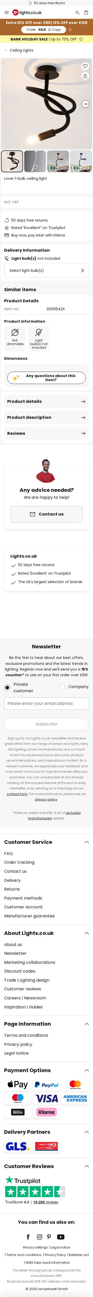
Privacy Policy (55, 1255)
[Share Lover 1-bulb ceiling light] (85, 76)
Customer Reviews (29, 1166)
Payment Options (27, 1070)
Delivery (12, 880)
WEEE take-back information (48, 1262)
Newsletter (15, 953)
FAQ (8, 853)
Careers (12, 998)
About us (13, 945)
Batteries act (79, 1255)
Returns (12, 889)
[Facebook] (31, 1237)
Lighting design (34, 980)
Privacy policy (18, 1044)
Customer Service (28, 842)
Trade (10, 980)
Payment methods (23, 898)
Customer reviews (22, 989)
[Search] (77, 12)
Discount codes (19, 971)
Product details (24, 401)
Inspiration (15, 1007)
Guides (36, 1007)
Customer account (23, 907)
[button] (12, 161)
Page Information (27, 1023)
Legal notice (16, 1053)
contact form (17, 794)
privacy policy (46, 799)
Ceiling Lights (21, 50)
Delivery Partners (27, 1132)
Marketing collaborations (29, 962)
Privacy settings (35, 1247)
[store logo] (30, 12)
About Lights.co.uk (29, 933)
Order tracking (19, 862)
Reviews (16, 433)
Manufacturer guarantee (29, 916)
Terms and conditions (26, 1035)
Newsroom (35, 998)
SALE (44, 29)
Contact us (15, 871)
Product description (29, 417)
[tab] (46, 879)
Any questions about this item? (50, 378)
